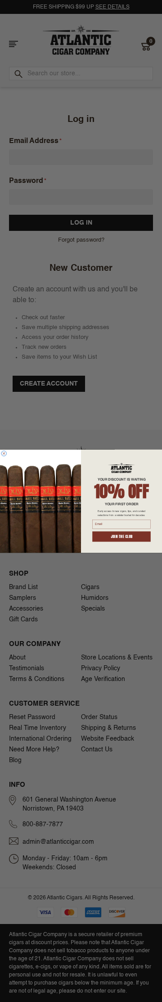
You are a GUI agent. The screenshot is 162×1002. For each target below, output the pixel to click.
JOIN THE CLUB (122, 536)
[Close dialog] (4, 453)
